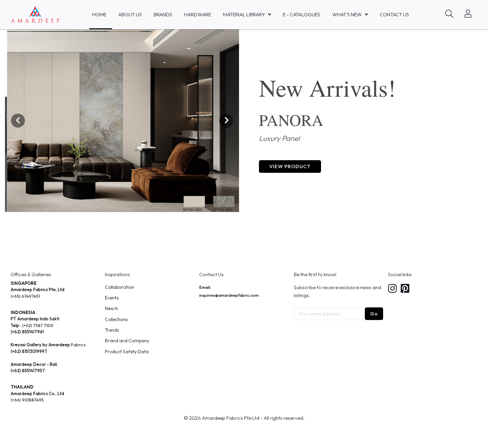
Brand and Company (127, 341)
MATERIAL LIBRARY (244, 14)
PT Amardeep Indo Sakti (35, 318)
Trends (112, 330)
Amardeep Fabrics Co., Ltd (37, 393)
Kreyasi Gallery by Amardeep (40, 344)
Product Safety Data (127, 352)
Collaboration (119, 287)
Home (99, 14)
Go (374, 313)
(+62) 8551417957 (28, 370)
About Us (130, 14)
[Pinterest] (405, 288)
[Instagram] (392, 288)
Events (112, 298)
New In (111, 308)
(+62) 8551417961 (27, 331)
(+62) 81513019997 (29, 351)
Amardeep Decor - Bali (34, 364)
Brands (163, 14)
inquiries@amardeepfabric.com (229, 295)
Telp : (16, 325)
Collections (116, 319)
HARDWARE (197, 14)
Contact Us (394, 14)
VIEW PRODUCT (290, 166)
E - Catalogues (301, 14)
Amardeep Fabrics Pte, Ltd (37, 289)
